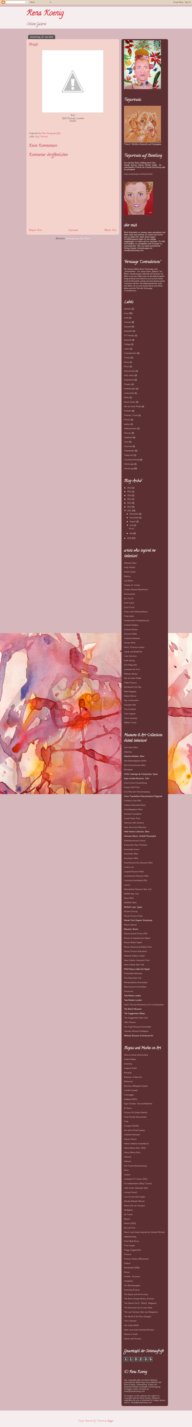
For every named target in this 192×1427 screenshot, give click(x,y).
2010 (129, 538)
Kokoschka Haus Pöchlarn (135, 845)
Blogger (110, 1421)
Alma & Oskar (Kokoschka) (136, 1055)
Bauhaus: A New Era (133, 1077)
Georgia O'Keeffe (131, 1126)
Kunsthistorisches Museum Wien (138, 863)
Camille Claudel (131, 1090)
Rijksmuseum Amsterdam (135, 987)
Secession (128, 991)
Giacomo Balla (130, 634)
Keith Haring (129, 660)
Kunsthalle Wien (131, 854)
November (134, 518)
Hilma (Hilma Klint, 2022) (135, 1148)
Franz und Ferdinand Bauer (136, 612)
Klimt (126, 1170)
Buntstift (127, 340)
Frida (126, 1121)
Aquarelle (128, 331)
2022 (129, 488)
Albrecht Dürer (130, 563)
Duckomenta (129, 371)
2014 (129, 499)
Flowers (127, 384)
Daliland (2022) (130, 1099)
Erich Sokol (129, 603)
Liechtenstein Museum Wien (136, 876)
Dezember (134, 514)
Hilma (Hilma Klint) (132, 1152)
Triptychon (128, 455)
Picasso (127, 1254)
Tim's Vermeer (130, 1321)
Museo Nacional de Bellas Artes (138, 947)
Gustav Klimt (129, 643)
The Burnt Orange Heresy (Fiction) (139, 1299)
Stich (126, 442)
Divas (126, 366)
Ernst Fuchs (129, 607)
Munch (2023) (130, 1223)
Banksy (127, 576)
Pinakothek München (133, 973)
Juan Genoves (130, 656)
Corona (127, 358)
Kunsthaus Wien (131, 858)
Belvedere (128, 769)
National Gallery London (134, 956)
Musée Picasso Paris (133, 916)
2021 (129, 491)
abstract (127, 309)
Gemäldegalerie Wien (133, 809)
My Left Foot (129, 1228)
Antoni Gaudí (129, 572)
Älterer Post (110, 230)
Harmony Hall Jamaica (134, 823)
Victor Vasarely (130, 718)
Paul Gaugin (129, 1245)
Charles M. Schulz (132, 585)
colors (126, 349)
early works (129, 375)
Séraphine (128, 1281)
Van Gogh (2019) (131, 1325)
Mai (131, 533)
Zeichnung (128, 468)
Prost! (131, 528)
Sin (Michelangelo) (132, 1285)
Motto (126, 397)
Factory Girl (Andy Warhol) (135, 1112)
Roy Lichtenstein (131, 700)
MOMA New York (131, 894)
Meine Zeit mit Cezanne (134, 1206)
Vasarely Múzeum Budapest (136, 1031)
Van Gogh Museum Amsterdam (137, 1027)
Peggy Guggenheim (132, 1250)
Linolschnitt (129, 393)
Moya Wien (129, 898)
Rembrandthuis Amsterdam (136, 982)
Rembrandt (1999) (132, 1268)
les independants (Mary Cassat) (138, 1183)
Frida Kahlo (129, 616)
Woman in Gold (130, 1334)
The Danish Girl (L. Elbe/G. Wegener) (140, 1303)
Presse (127, 420)
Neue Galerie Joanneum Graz (137, 960)
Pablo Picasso (130, 683)
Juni (132, 525)
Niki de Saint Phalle (132, 406)
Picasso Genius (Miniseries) (136, 1259)
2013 (129, 503)
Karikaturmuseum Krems (135, 840)
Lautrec (127, 1175)
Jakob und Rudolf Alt (133, 652)
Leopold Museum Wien (134, 871)
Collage (127, 344)
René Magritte (130, 691)
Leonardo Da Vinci (132, 669)
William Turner (130, 722)
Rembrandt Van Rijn (132, 687)
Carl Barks (128, 581)
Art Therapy (129, 335)
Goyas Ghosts (130, 1139)
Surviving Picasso (132, 1290)
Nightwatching (130, 1237)
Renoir (127, 1272)
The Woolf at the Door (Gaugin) (137, 1316)
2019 (129, 495)
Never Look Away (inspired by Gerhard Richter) (144, 1232)
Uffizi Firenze (130, 1022)
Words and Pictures (132, 1339)
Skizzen (127, 433)
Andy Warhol (129, 567)
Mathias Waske (131, 674)
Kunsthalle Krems (132, 849)
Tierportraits (129, 451)
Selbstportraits (130, 428)
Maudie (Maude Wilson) (134, 1201)
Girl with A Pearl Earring (134, 1130)
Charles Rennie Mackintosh (136, 589)
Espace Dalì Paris (132, 787)
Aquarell (127, 327)
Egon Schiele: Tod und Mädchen (138, 1104)
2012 (129, 507)
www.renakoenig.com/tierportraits (138, 174)
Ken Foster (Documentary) (135, 1166)
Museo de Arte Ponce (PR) (135, 934)
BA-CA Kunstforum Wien (135, 765)
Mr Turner (128, 1214)
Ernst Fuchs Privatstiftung (135, 783)
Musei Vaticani (130, 925)
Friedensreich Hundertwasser (136, 620)
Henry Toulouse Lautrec (134, 647)
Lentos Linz (129, 867)
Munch (127, 1219)
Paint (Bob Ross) (131, 1241)
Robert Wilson (130, 696)
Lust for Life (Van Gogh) (134, 1197)
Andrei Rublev (130, 1059)
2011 (129, 510)
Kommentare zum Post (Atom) (77, 238)
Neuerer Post (35, 230)
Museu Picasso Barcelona (135, 951)
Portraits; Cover (131, 415)
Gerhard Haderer (131, 625)
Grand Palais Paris (132, 818)
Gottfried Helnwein (132, 638)
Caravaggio (129, 1095)
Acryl (37, 136)
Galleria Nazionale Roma (135, 805)
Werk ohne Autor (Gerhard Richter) (139, 1330)
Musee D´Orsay (131, 911)
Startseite (73, 230)
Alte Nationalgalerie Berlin (135, 761)
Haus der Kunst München (135, 827)
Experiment (129, 380)
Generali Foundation (132, 814)
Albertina (128, 752)
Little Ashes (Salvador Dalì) (136, 1188)
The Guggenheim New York (136, 1018)
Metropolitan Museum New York (138, 889)
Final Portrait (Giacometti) (135, 1117)
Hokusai (127, 1157)
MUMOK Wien (130, 902)
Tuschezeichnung (131, 460)
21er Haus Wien (131, 747)
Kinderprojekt (129, 389)
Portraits (44, 136)
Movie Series (129, 402)
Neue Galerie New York (134, 965)
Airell (126, 318)
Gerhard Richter (131, 629)
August (133, 521)
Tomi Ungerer (130, 714)
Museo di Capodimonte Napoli (137, 938)
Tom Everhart (130, 709)
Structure (128, 446)
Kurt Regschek (130, 665)
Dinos (126, 362)
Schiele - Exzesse (132, 1276)
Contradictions (130, 353)
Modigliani (128, 1210)
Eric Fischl (128, 598)
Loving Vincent (130, 1192)
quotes (127, 424)
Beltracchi (128, 1081)
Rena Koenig (45, 14)
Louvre (127, 885)
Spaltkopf (128, 437)
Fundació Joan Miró (132, 800)
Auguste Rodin (130, 1068)
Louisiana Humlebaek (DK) (135, 880)
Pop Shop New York (132, 978)
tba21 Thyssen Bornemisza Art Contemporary (144, 1005)
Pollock (127, 1263)
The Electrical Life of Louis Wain (138, 1308)
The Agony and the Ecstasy (136, 1294)
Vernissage (129, 464)
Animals (127, 322)
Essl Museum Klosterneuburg (137, 792)
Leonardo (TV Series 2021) (135, 1179)
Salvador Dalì (130, 705)
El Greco (128, 1108)
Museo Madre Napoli (133, 942)
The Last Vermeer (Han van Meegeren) (141, 1312)
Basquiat (128, 1073)
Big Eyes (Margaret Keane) (136, 1086)
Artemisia (128, 1064)
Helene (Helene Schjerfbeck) (136, 1144)
